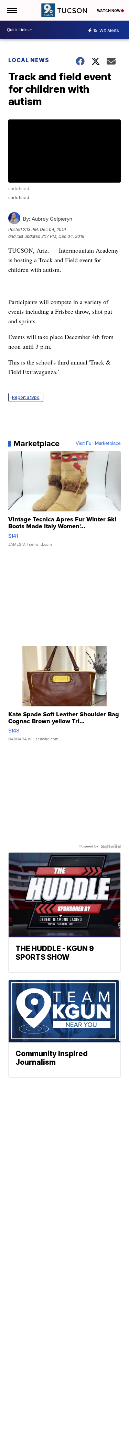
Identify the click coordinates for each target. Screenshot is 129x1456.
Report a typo (26, 397)
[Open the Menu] (11, 10)
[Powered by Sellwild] (111, 846)
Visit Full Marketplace (98, 443)
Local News (28, 60)
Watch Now (109, 11)
